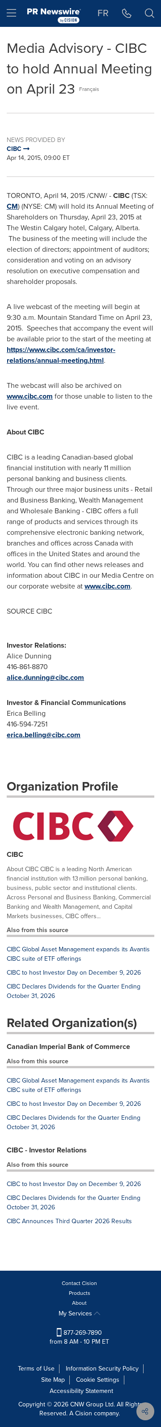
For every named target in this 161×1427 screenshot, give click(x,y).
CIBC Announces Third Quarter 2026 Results (69, 1221)
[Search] (149, 13)
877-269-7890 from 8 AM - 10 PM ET (79, 1337)
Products (79, 1293)
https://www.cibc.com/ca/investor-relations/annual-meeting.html (61, 354)
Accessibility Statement (81, 1391)
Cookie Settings (97, 1379)
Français (89, 89)
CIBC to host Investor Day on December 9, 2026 (74, 972)
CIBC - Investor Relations (47, 1150)
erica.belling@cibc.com (43, 735)
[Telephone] (126, 13)
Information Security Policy (102, 1368)
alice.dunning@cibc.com (45, 677)
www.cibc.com (30, 396)
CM (12, 206)
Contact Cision (79, 1283)
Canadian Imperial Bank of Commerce (68, 1046)
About (79, 1303)
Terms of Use (36, 1368)
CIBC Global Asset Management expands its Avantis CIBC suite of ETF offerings (78, 954)
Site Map (53, 1379)
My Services (76, 1313)
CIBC (15, 854)
